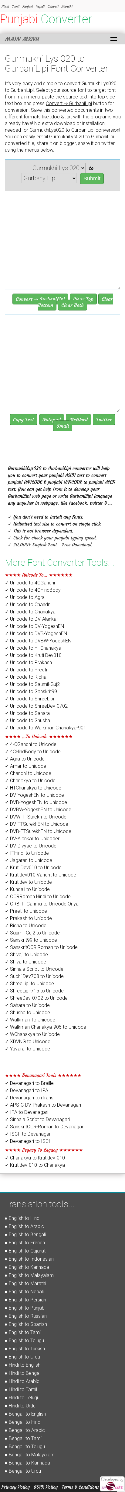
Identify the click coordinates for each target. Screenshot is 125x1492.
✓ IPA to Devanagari (26, 1112)
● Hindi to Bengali (23, 1373)
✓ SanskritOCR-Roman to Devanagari (44, 1127)
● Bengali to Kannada (27, 1463)
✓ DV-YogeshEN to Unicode (34, 795)
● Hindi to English (22, 1365)
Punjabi (27, 6)
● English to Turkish (25, 1349)
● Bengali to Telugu (25, 1446)
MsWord (78, 419)
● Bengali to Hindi (23, 1422)
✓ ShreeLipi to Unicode (29, 983)
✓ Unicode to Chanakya (30, 612)
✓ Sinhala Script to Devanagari (37, 1119)
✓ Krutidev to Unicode (28, 882)
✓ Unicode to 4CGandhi (30, 583)
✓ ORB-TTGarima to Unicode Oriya (42, 904)
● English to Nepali (24, 1291)
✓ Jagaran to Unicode (28, 860)
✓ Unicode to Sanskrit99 (31, 691)
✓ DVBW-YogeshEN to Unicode (38, 809)
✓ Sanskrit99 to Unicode (31, 940)
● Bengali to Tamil (23, 1438)
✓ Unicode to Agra (25, 597)
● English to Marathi (25, 1283)
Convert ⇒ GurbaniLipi (40, 299)
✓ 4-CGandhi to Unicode (30, 744)
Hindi (5, 6)
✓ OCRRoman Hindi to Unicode (38, 896)
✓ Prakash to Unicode (28, 918)
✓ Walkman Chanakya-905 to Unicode (45, 1027)
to (91, 168)
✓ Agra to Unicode (25, 759)
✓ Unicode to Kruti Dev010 (33, 655)
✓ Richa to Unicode (25, 925)
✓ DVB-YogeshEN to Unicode (36, 802)
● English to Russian (26, 1316)
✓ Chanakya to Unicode (30, 780)
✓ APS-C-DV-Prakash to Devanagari (43, 1105)
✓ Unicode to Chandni (28, 604)
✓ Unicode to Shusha (27, 720)
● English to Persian (25, 1300)
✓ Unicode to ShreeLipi (29, 699)
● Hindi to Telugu (22, 1397)
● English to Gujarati (25, 1251)
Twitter (104, 419)
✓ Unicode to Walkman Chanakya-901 (45, 728)
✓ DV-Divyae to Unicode (30, 846)
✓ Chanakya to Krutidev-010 (35, 1158)
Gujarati (53, 6)
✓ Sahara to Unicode (27, 1005)
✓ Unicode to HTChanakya (33, 648)
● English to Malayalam (29, 1275)
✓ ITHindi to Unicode (27, 853)
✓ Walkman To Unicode (30, 1020)
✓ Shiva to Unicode (25, 962)
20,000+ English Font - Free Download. (53, 545)
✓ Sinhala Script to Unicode (34, 969)
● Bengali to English (25, 1414)
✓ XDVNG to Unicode (27, 1041)
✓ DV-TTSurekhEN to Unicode (36, 824)
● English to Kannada (27, 1267)
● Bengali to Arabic (25, 1430)
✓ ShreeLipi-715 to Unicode (34, 991)
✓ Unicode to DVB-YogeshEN (36, 633)
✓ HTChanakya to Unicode (33, 788)
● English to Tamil (23, 1332)
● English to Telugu (24, 1340)
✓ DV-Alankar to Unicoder (32, 838)
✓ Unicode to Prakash (28, 662)
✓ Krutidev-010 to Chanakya (35, 1165)
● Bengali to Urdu (23, 1471)
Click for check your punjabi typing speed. (55, 538)
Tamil (15, 6)
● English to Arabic (24, 1226)
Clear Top (83, 299)
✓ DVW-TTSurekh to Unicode (35, 817)
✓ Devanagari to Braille (29, 1083)
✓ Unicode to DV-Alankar (31, 619)
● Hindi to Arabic (22, 1381)
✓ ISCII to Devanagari (28, 1134)
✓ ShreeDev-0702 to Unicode (36, 998)
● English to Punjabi (25, 1308)
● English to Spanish (26, 1324)
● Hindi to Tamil (21, 1389)
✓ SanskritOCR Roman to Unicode (41, 947)
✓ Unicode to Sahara (27, 713)
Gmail (62, 426)
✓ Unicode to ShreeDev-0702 (36, 706)
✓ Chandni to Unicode (28, 773)
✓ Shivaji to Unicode (26, 954)
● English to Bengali (25, 1234)
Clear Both (72, 305)
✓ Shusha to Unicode (27, 1012)
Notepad (51, 419)
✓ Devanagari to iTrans (29, 1098)
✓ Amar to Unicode (25, 766)
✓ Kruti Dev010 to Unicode (33, 867)
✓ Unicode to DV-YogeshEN (34, 626)
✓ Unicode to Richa (25, 677)
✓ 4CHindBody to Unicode (33, 751)
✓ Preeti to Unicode (26, 911)
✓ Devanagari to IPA (26, 1090)
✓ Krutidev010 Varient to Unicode (40, 875)
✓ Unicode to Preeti (26, 670)
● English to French (25, 1243)
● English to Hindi (22, 1218)
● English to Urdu (22, 1357)
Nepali (40, 6)
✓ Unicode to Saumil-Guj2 (32, 684)
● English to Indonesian (29, 1259)
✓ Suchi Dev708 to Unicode (34, 976)
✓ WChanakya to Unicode (32, 1034)
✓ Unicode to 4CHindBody (33, 590)
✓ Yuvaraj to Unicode (27, 1049)
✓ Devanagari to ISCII (28, 1141)
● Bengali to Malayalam (30, 1455)
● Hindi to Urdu (20, 1406)
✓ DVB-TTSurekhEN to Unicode (38, 831)
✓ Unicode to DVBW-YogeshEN (38, 641)
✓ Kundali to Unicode (27, 889)
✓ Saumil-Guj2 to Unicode (32, 933)
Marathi (67, 6)
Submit (91, 178)
